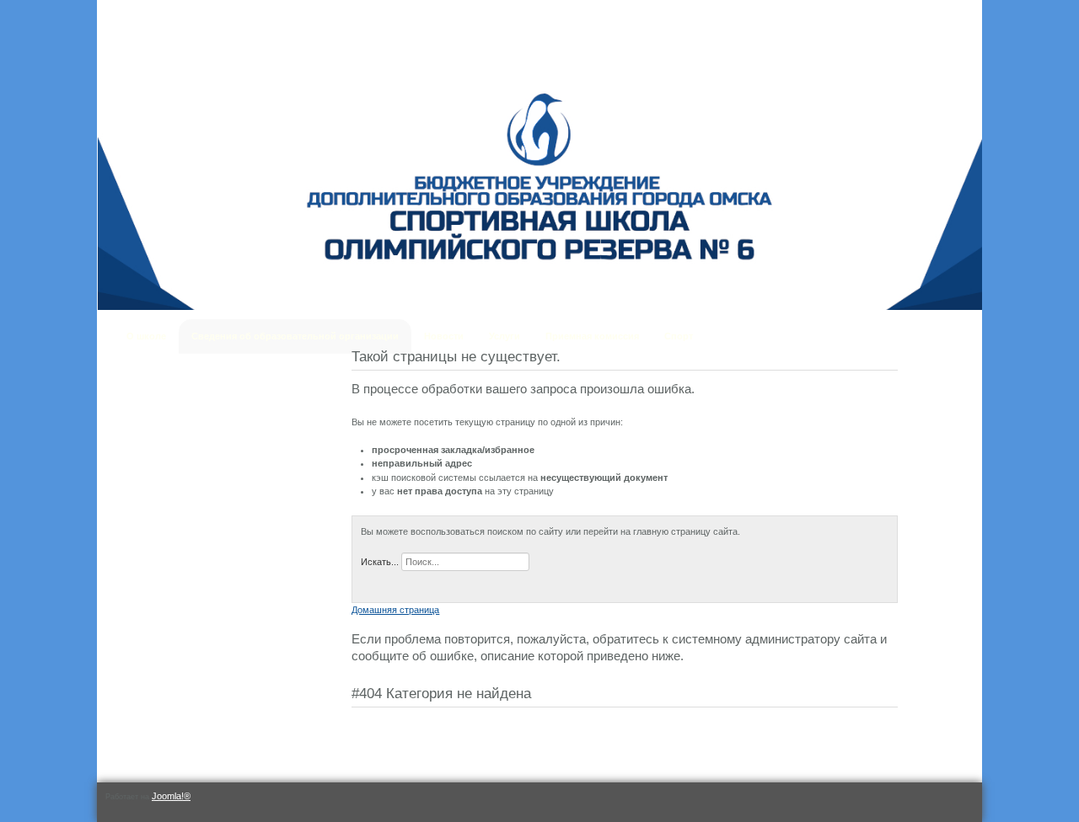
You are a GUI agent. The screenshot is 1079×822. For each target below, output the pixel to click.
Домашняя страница (395, 610)
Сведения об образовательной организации (295, 336)
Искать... (380, 562)
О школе (146, 336)
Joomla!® (171, 796)
